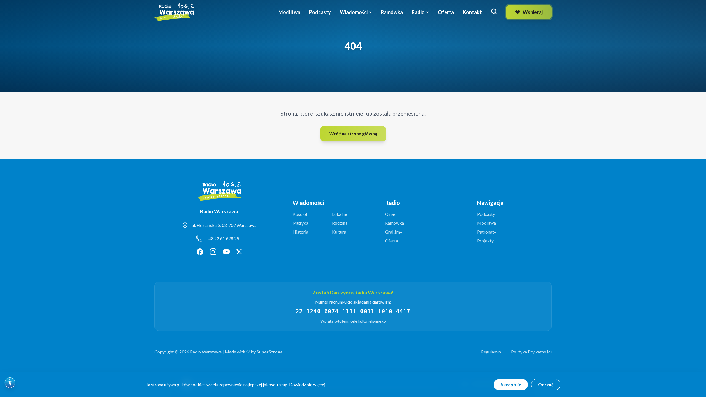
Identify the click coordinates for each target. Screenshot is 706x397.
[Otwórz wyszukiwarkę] (494, 11)
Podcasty (320, 12)
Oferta (446, 12)
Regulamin (491, 351)
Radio (418, 12)
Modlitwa (289, 12)
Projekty (485, 240)
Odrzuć (545, 384)
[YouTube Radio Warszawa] (226, 251)
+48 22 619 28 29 (222, 238)
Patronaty (486, 231)
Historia (300, 231)
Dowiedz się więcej (307, 384)
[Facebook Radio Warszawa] (200, 251)
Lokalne (339, 214)
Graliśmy (393, 231)
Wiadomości (354, 12)
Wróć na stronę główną (353, 133)
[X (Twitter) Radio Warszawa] (239, 251)
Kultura (339, 231)
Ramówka (392, 12)
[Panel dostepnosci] (9, 382)
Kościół (300, 214)
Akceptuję (510, 384)
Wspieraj (533, 12)
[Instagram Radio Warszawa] (213, 251)
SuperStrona (269, 351)
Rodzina (339, 223)
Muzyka (300, 223)
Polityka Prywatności (531, 351)
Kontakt (472, 12)
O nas (390, 214)
